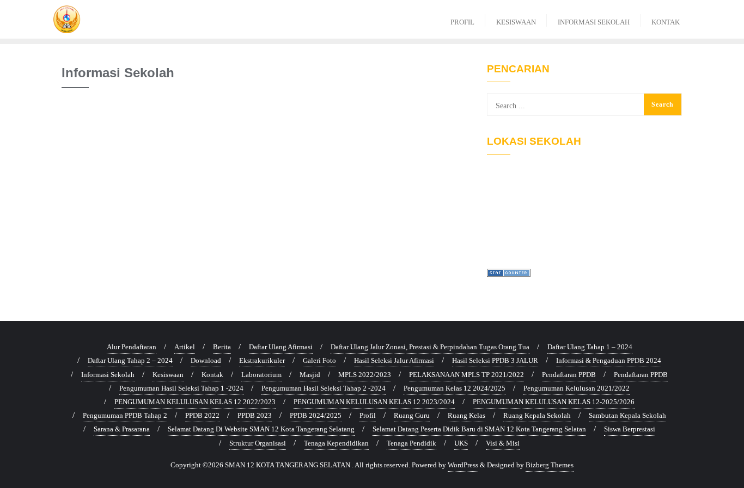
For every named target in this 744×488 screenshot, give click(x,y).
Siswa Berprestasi (629, 429)
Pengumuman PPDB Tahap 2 (125, 415)
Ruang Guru (412, 415)
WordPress (463, 465)
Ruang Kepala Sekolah (537, 415)
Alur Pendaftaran (131, 347)
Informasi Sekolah (108, 374)
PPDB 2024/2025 (315, 415)
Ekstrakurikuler (262, 360)
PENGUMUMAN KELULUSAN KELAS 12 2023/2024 (374, 402)
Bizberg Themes (550, 465)
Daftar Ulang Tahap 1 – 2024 (589, 347)
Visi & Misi (503, 443)
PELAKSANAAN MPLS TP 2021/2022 (466, 374)
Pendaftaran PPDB (569, 374)
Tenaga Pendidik (411, 443)
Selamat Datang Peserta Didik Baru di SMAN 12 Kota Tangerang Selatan (479, 429)
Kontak (212, 374)
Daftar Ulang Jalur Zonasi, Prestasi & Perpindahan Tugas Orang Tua (430, 347)
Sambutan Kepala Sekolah (627, 415)
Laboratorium (261, 374)
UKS (461, 443)
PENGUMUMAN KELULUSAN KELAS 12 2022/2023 (195, 402)
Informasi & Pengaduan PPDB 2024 (608, 360)
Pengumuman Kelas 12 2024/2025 (454, 388)
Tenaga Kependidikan (336, 443)
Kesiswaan (168, 374)
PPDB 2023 (254, 415)
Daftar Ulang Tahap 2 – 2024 (130, 360)
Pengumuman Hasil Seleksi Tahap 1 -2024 (181, 388)
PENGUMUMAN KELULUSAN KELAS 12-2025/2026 (554, 402)
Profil (367, 415)
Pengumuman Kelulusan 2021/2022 (576, 388)
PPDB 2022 (202, 415)
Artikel (184, 347)
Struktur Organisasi (257, 443)
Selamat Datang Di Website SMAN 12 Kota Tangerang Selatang (261, 429)
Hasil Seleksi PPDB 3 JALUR (495, 360)
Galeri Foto (319, 360)
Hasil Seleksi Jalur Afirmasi (394, 360)
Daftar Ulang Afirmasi (281, 347)
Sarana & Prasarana (122, 429)
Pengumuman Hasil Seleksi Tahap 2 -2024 (323, 388)
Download (206, 360)
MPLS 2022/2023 (364, 374)
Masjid (310, 374)
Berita (222, 347)
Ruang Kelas (466, 415)
